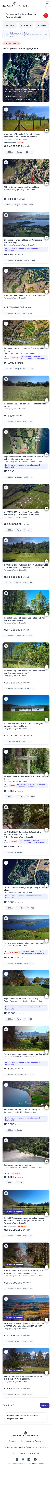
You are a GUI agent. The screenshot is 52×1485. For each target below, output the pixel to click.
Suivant (44, 1405)
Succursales (18, 1453)
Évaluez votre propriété (36, 1447)
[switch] (6, 34)
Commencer (14, 1441)
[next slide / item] (46, 77)
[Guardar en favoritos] (44, 58)
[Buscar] (45, 15)
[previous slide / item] (5, 77)
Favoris (38, 1441)
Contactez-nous (32, 1453)
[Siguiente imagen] (46, 130)
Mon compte (26, 1441)
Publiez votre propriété (13, 1447)
